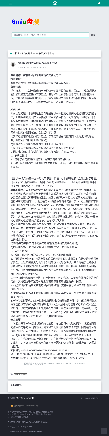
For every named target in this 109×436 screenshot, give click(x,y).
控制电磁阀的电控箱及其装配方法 (38, 53)
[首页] (11, 53)
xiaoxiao (22, 67)
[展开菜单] (10, 3)
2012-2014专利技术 (20, 374)
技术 (17, 53)
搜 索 (93, 35)
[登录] (99, 3)
